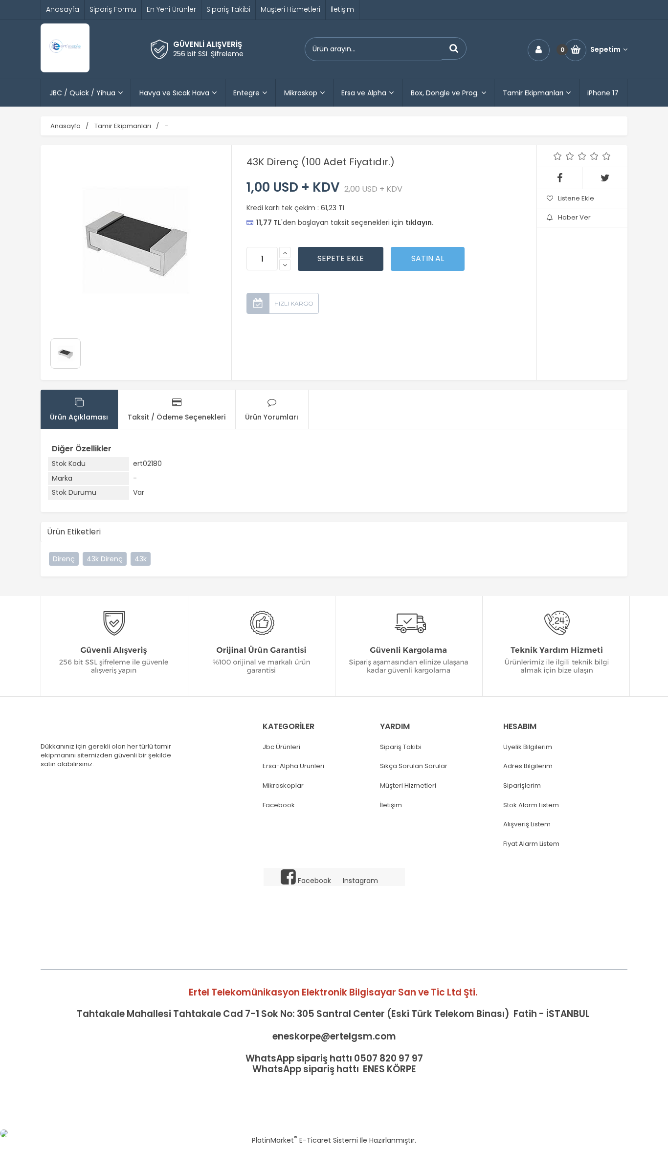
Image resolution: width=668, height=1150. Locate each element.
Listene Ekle (576, 198)
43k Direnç (105, 559)
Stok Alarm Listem (531, 805)
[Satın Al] (428, 258)
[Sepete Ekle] (340, 258)
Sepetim (605, 49)
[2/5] (564, 156)
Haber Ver (574, 217)
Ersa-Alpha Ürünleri (293, 766)
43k (140, 559)
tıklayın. (419, 222)
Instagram (360, 880)
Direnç (64, 559)
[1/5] (558, 156)
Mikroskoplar (283, 785)
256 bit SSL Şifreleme (208, 54)
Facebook (279, 805)
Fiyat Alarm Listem (531, 844)
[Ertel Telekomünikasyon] (65, 70)
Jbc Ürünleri (281, 747)
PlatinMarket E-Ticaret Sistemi (305, 1140)
